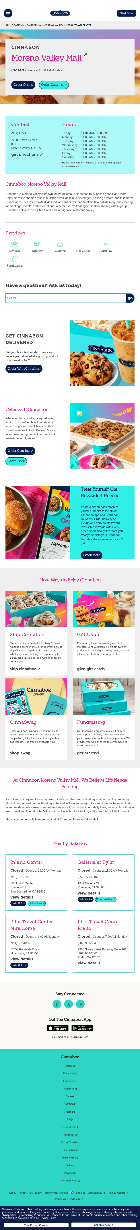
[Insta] (80, 1007)
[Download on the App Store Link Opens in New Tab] (58, 1028)
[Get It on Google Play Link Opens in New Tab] (82, 1028)
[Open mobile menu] (8, 13)
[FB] (56, 1007)
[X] (68, 1007)
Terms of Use (77, 1215)
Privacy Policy (47, 1218)
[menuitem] (70, 1065)
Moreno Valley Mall (49, 57)
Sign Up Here (80, 1037)
